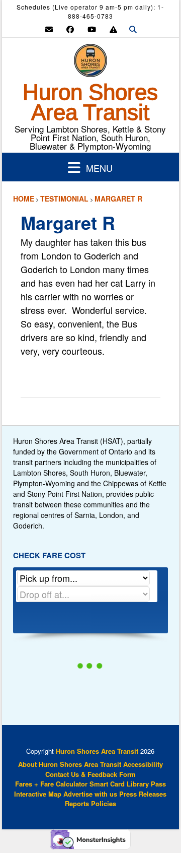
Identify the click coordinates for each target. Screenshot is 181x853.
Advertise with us (90, 794)
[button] (90, 167)
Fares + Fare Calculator (51, 783)
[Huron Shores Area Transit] (90, 63)
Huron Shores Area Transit (90, 102)
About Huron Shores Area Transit (69, 764)
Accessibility (143, 764)
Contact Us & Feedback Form (90, 774)
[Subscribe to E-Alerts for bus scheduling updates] (113, 29)
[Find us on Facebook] (70, 29)
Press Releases (142, 794)
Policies (103, 803)
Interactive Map (37, 794)
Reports (77, 803)
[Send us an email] (49, 29)
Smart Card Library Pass (127, 783)
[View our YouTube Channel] (92, 29)
